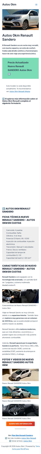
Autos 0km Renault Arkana (20, 91)
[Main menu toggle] (36, 4)
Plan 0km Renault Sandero (22, 435)
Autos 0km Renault (28, 438)
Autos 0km (9, 4)
